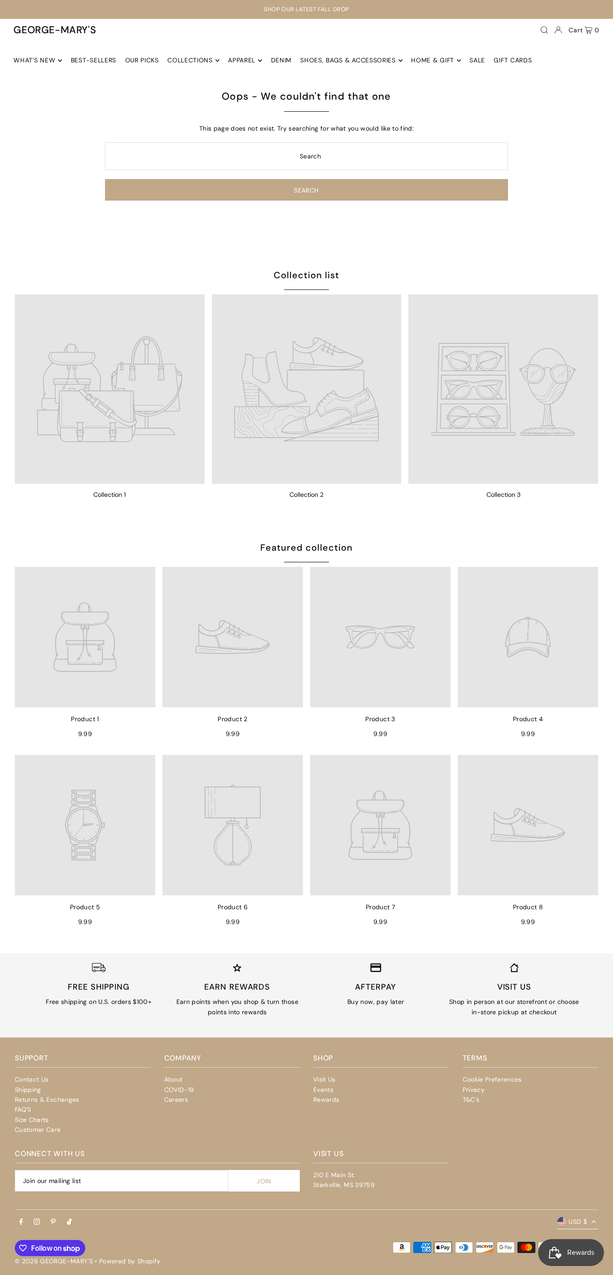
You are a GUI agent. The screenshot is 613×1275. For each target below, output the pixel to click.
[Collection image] (110, 389)
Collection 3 (503, 495)
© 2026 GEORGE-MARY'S (54, 1261)
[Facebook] (21, 1222)
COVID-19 (179, 1090)
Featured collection (306, 547)
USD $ (578, 1222)
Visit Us (324, 1079)
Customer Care (38, 1130)
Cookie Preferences (492, 1079)
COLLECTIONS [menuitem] (190, 61)
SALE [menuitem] (477, 61)
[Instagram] (37, 1222)
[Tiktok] (69, 1222)
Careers (176, 1099)
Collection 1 (109, 495)
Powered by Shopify (129, 1261)
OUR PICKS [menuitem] (142, 61)
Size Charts (32, 1120)
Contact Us (32, 1079)
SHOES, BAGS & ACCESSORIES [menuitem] (348, 61)
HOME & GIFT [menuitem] (432, 61)
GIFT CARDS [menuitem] (513, 61)
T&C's (471, 1099)
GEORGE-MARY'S (54, 29)
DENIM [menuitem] (281, 61)
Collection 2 (306, 495)
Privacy (474, 1090)
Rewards (326, 1099)
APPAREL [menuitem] (241, 61)
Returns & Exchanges (47, 1099)
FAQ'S (23, 1109)
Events (323, 1090)
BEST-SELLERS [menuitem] (93, 61)
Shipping (28, 1090)
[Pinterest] (53, 1222)
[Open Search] (544, 30)
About (173, 1079)
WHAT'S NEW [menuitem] (34, 61)
